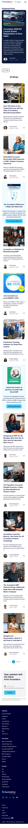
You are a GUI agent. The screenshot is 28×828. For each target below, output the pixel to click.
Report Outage (5, 815)
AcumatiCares (5, 721)
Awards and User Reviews (8, 751)
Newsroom (5, 726)
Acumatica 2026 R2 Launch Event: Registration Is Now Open (12, 32)
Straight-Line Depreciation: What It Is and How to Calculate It (12, 638)
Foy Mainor (12, 312)
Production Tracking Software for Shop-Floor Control (12, 344)
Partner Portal (5, 786)
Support (4, 761)
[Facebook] (3, 797)
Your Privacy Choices (6, 818)
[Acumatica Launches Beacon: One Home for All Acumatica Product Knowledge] (14, 521)
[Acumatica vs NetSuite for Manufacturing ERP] (14, 236)
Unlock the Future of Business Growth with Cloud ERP (14, 390)
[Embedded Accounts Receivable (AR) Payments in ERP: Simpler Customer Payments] (14, 144)
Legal (3, 810)
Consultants (5, 781)
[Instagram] (6, 797)
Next (17, 661)
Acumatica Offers (6, 756)
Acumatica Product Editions (9, 746)
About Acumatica (6, 713)
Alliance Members (6, 779)
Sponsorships (5, 724)
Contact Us (5, 734)
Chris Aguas (12, 175)
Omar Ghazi (12, 454)
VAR (3, 771)
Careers (4, 718)
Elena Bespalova (14, 504)
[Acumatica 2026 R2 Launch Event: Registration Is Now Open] (14, 19)
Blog (3, 731)
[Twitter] (10, 797)
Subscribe (9, 692)
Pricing (3, 759)
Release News (5, 728)
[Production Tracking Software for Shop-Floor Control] (14, 329)
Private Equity (5, 776)
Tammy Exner (13, 126)
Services (4, 774)
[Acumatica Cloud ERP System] (8, 793)
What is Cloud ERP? (7, 741)
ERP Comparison (6, 754)
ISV (3, 769)
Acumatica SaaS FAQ (7, 749)
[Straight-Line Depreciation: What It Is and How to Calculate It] (14, 623)
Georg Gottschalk (14, 554)
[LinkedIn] (13, 797)
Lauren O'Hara (13, 605)
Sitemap (4, 812)
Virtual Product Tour (7, 744)
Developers (5, 784)
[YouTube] (17, 797)
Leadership (5, 716)
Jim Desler (12, 58)
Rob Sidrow (12, 265)
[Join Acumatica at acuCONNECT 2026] (14, 283)
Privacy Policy (5, 807)
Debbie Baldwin (13, 359)
